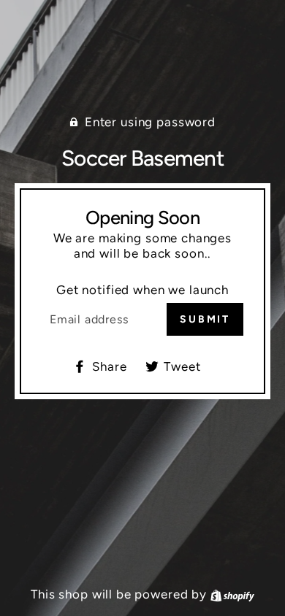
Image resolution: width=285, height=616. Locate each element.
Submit (205, 319)
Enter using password (150, 122)
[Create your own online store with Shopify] (232, 594)
